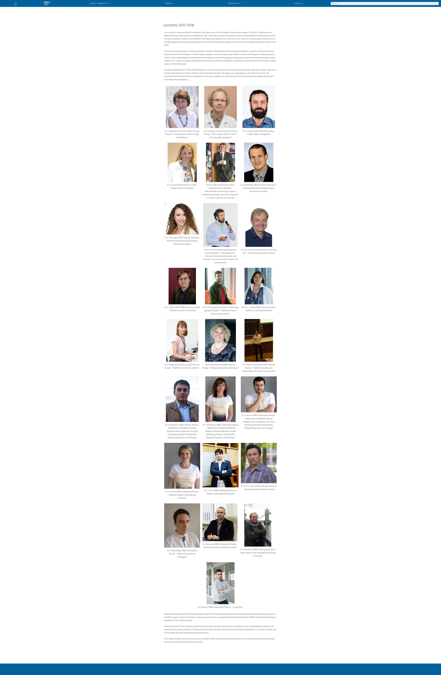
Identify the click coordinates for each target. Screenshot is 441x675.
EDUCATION (233, 3)
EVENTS (297, 3)
